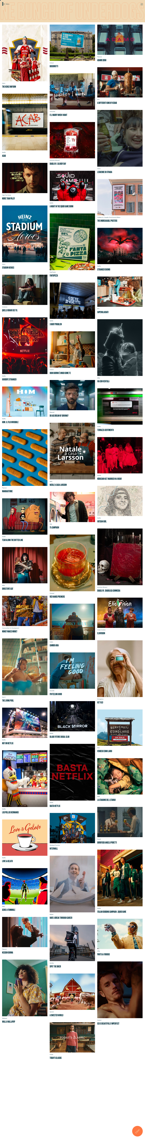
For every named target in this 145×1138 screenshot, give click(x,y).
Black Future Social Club (59, 736)
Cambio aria (54, 645)
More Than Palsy (8, 198)
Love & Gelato (7, 861)
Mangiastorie (7, 491)
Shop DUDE (51, 4)
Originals (20, 4)
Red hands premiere (57, 596)
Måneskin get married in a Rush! (109, 478)
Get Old (100, 702)
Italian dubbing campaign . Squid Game (111, 911)
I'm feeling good (56, 694)
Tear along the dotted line (12, 540)
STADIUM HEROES (8, 267)
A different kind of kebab (107, 102)
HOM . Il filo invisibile (10, 422)
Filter (137, 1131)
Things (32, 4)
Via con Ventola (103, 381)
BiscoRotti (54, 66)
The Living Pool (8, 700)
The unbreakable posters (107, 220)
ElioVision (101, 633)
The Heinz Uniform (9, 86)
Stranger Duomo (103, 269)
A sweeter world (56, 1015)
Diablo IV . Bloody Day (58, 163)
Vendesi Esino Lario (104, 751)
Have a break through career (61, 917)
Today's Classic (56, 1057)
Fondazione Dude (41, 4)
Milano (7, 4)
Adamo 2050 (101, 60)
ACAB (4, 155)
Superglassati (103, 312)
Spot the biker (55, 966)
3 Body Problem (56, 324)
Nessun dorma (7, 952)
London (13, 4)
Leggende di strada (104, 172)
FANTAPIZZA (54, 275)
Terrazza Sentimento (105, 430)
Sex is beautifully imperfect (108, 1023)
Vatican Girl (102, 521)
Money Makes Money (9, 631)
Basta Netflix (55, 805)
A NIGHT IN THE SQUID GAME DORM (61, 206)
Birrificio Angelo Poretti (107, 842)
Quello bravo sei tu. (10, 310)
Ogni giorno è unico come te (60, 372)
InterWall (54, 848)
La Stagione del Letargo (106, 799)
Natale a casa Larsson (58, 484)
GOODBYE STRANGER (9, 379)
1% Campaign (54, 527)
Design (26, 4)
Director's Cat (7, 588)
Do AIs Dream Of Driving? (59, 415)
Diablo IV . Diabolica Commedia (108, 590)
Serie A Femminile (8, 909)
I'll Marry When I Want (58, 114)
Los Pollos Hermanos (10, 812)
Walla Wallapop (8, 1021)
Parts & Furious (103, 954)
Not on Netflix (7, 743)
